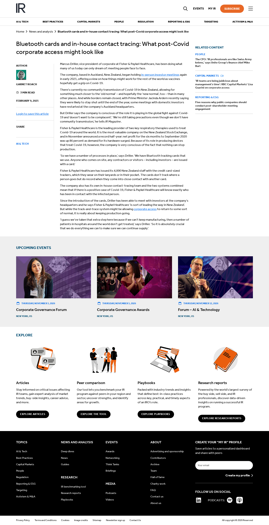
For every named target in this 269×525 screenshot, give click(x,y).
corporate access (145, 209)
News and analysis (41, 31)
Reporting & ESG (207, 97)
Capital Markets (207, 76)
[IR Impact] (21, 8)
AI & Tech (22, 143)
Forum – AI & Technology (199, 309)
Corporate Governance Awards (123, 309)
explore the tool (94, 414)
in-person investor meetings (160, 74)
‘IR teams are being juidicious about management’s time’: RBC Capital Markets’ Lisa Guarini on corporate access (224, 84)
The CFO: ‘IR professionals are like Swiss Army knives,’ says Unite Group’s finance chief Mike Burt (223, 63)
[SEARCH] (185, 9)
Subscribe (232, 8)
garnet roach (26, 84)
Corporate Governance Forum (41, 309)
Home (20, 31)
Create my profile (237, 475)
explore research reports (221, 418)
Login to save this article (32, 114)
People (200, 54)
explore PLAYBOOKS (155, 414)
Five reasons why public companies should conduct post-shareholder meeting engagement (220, 106)
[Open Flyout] (250, 8)
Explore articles (32, 414)
